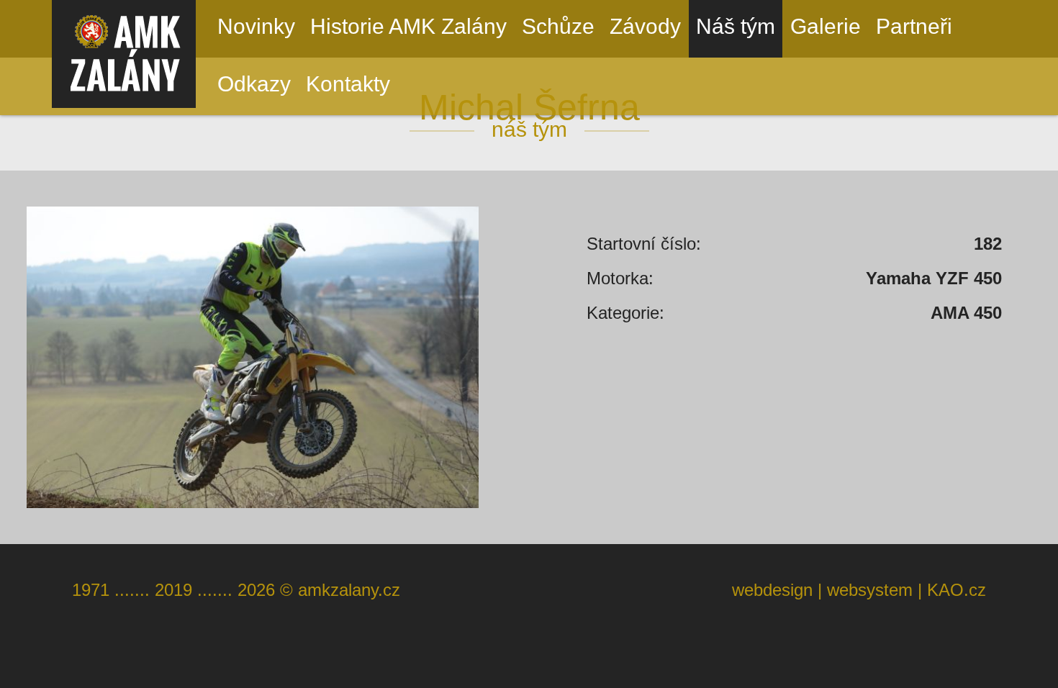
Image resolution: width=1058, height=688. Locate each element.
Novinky (256, 26)
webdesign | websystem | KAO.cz (859, 589)
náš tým (529, 129)
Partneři (914, 26)
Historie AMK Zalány (408, 26)
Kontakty (348, 84)
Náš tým (735, 26)
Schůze (558, 26)
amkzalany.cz (349, 589)
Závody (645, 26)
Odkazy (254, 84)
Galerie (825, 26)
